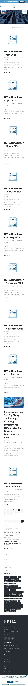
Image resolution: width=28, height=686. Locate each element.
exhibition (19, 594)
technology (13, 611)
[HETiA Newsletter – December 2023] (12, 267)
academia (6, 577)
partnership (20, 604)
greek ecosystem (8, 596)
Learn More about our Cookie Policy (17, 684)
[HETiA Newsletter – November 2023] (12, 313)
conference (18, 581)
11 (16, 512)
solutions (6, 609)
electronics (15, 585)
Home (5, 657)
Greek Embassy (15, 596)
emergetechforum (17, 587)
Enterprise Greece (19, 592)
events (14, 594)
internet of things (14, 600)
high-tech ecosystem (12, 598)
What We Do (7, 661)
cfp (17, 579)
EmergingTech (12, 590)
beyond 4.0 (7, 579)
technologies (7, 611)
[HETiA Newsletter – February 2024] (12, 176)
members (19, 602)
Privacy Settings (5, 684)
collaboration (12, 581)
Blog (5, 551)
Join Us (5, 666)
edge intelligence (8, 585)
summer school (12, 609)
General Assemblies (8, 557)
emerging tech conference (9, 592)
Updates (6, 570)
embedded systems (8, 587)
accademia (12, 577)
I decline (17, 681)
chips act (6, 581)
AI (16, 577)
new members (7, 604)
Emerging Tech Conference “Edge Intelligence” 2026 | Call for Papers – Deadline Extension (13, 533)
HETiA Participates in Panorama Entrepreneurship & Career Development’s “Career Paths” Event (12, 541)
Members (14, 57)
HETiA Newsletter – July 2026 (11, 528)
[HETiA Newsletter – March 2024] (12, 130)
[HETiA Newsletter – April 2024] (12, 85)
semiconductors (20, 607)
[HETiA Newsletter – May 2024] (12, 39)
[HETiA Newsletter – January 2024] (12, 222)
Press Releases (13, 442)
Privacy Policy (7, 673)
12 (19, 512)
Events (5, 554)
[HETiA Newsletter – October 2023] (12, 359)
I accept (10, 681)
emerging (6, 590)
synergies (19, 609)
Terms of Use (7, 671)
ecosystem (13, 583)
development (7, 583)
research (6, 607)
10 (13, 512)
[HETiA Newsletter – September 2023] (12, 471)
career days (13, 579)
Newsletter (19, 57)
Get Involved (7, 663)
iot (18, 600)
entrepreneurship (8, 594)
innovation (7, 600)
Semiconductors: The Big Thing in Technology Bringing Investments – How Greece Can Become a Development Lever (13, 424)
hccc (21, 596)
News (5, 562)
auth (19, 577)
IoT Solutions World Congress (10, 602)
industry (19, 598)
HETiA (13, 27)
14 (5, 514)
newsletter (14, 604)
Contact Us (6, 668)
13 (21, 512)
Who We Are (7, 659)
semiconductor (12, 607)
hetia (6, 598)
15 (8, 514)
